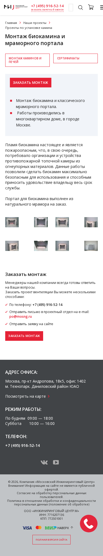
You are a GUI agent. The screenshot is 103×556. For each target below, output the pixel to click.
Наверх (63, 528)
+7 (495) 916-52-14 (47, 6)
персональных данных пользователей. (63, 495)
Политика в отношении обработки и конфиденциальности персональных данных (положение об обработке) (51, 503)
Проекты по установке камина (28, 28)
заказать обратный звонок (47, 10)
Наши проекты (34, 23)
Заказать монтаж (30, 82)
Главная (11, 23)
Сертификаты (68, 58)
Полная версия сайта (51, 539)
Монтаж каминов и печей (25, 60)
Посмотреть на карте (25, 396)
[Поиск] (80, 8)
